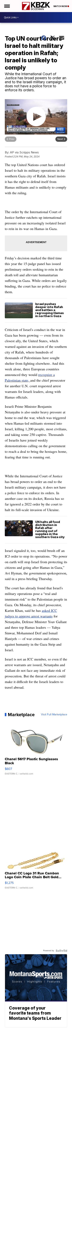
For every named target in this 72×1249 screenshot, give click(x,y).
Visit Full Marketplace (54, 714)
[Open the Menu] (6, 6)
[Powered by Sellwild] (61, 950)
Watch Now (60, 6)
